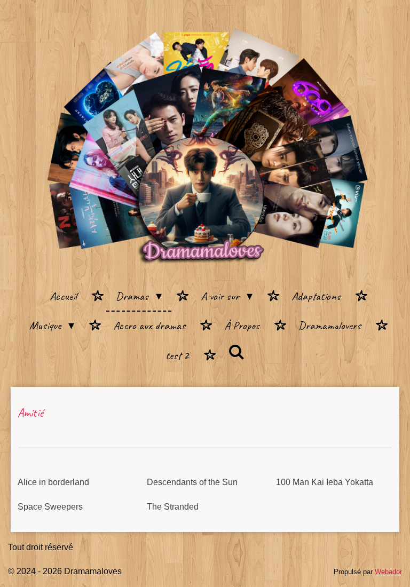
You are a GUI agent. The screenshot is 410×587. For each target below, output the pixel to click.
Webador (388, 572)
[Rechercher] (236, 353)
